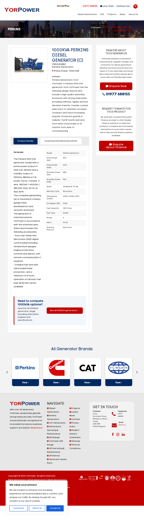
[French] (60, 6)
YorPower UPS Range (55, 443)
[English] (58, 6)
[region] (37, 497)
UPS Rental (54, 456)
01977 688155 (90, 6)
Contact (75, 419)
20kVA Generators (36, 480)
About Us (133, 14)
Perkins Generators (53, 417)
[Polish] (68, 6)
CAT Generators (57, 423)
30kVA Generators (56, 480)
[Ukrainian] (66, 6)
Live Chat (108, 6)
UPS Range (54, 438)
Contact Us (123, 6)
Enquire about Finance (116, 146)
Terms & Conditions (75, 447)
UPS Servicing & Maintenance (55, 450)
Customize (18, 508)
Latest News (73, 414)
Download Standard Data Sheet (61, 141)
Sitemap (75, 441)
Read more (36, 428)
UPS (102, 14)
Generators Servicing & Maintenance (54, 430)
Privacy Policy (74, 425)
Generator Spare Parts (57, 461)
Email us (122, 425)
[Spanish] (63, 6)
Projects (111, 14)
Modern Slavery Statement (75, 434)
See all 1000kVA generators (65, 311)
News (122, 14)
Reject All (37, 508)
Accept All (55, 508)
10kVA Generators (17, 480)
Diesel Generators (87, 14)
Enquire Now (117, 86)
